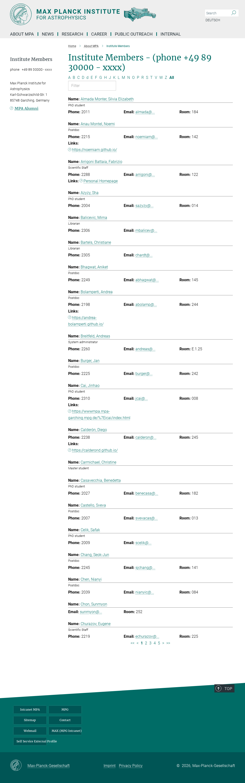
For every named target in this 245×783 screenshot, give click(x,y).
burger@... (144, 373)
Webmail (30, 731)
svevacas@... (146, 518)
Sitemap (30, 720)
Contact (65, 720)
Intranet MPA (30, 709)
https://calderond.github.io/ (95, 450)
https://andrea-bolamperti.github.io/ (86, 320)
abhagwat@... (147, 280)
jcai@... (141, 398)
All (171, 77)
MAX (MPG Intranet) (67, 731)
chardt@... (144, 255)
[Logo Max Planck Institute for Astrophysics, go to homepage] (99, 14)
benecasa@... (146, 493)
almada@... (145, 112)
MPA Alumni (26, 108)
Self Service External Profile (31, 741)
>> (168, 643)
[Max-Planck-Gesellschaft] (19, 765)
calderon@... (145, 437)
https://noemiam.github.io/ (94, 149)
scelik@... (143, 542)
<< (132, 643)
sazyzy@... (144, 205)
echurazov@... (147, 636)
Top (228, 688)
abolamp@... (146, 304)
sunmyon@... (91, 612)
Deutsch (213, 20)
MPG (64, 709)
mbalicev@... (146, 230)
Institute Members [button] (31, 59)
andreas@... (145, 349)
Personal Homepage (101, 181)
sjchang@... (145, 567)
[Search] (234, 13)
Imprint (110, 765)
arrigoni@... (145, 174)
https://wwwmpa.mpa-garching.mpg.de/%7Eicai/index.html (99, 414)
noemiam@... (146, 137)
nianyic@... (144, 592)
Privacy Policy (131, 765)
